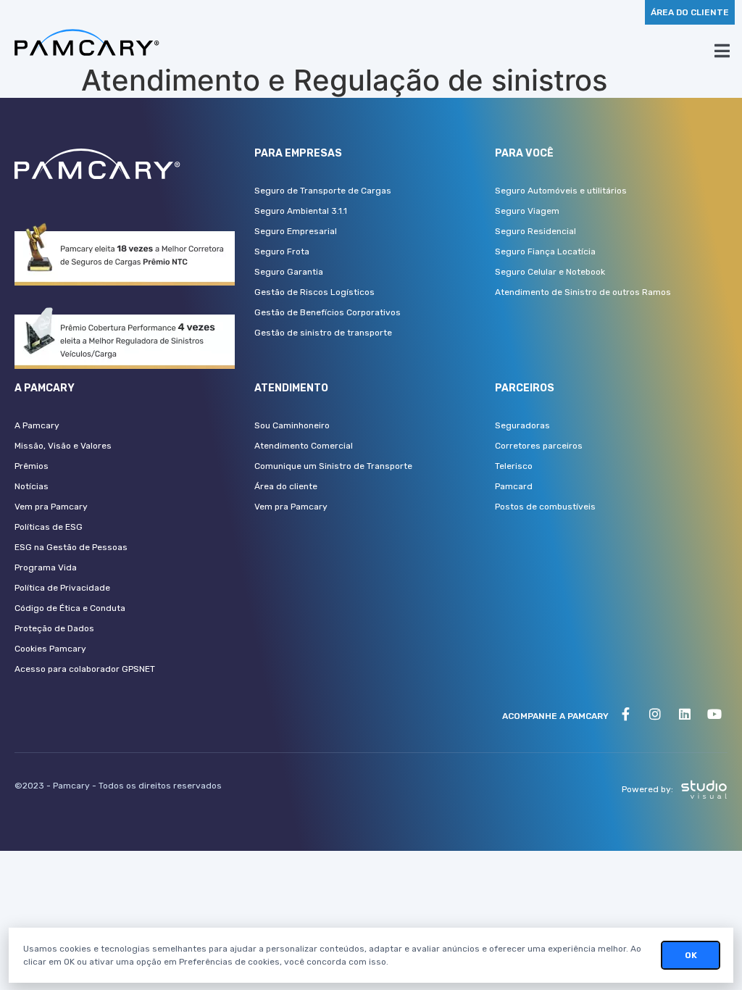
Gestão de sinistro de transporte (323, 333)
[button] (690, 12)
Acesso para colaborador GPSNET (84, 669)
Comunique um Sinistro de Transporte (333, 466)
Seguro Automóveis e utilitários (561, 191)
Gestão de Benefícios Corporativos (327, 312)
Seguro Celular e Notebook (550, 272)
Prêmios (31, 466)
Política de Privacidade (62, 588)
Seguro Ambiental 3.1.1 (300, 211)
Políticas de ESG (48, 527)
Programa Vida (45, 567)
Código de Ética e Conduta (69, 608)
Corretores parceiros (539, 446)
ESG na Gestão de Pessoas (71, 547)
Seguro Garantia (288, 272)
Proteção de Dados (54, 628)
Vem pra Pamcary (51, 507)
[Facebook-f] (625, 714)
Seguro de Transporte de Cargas (322, 191)
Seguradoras (522, 425)
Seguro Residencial (535, 231)
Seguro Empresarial (295, 231)
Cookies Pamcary (50, 649)
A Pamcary (36, 425)
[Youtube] (714, 714)
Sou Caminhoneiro (292, 425)
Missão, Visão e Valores (63, 446)
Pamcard (514, 486)
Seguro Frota (281, 251)
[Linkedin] (685, 714)
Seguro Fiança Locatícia (545, 251)
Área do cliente (285, 486)
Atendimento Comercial (303, 446)
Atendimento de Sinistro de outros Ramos (583, 292)
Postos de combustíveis (545, 507)
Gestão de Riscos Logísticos (314, 292)
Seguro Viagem (527, 211)
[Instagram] (655, 714)
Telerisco (514, 466)
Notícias (31, 486)
